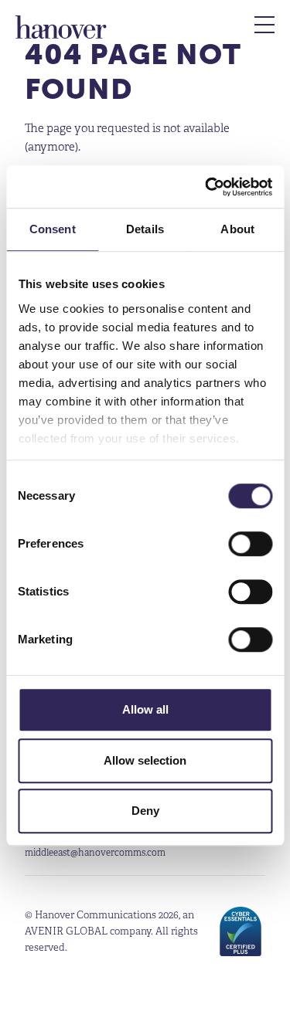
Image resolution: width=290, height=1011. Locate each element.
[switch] (250, 543)
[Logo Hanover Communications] (61, 27)
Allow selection (145, 760)
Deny (145, 810)
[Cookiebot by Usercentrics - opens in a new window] (206, 187)
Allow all (145, 709)
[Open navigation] (264, 24)
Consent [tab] (52, 229)
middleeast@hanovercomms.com (95, 852)
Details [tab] (145, 229)
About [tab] (237, 229)
